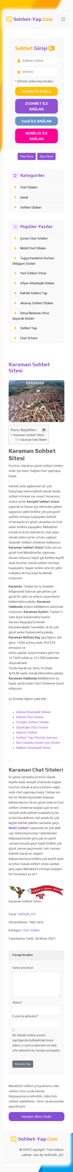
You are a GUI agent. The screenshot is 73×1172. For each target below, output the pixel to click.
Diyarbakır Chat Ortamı (32, 727)
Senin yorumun (22, 968)
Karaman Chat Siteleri (33, 439)
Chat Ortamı (28, 338)
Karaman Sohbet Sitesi (28, 435)
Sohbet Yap (28, 328)
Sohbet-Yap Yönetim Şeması (36, 737)
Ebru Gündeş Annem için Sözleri (38, 742)
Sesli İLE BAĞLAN (36, 121)
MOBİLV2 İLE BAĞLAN (36, 136)
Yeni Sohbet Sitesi (33, 273)
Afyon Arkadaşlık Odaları (37, 283)
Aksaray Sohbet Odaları (36, 303)
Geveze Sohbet (26, 732)
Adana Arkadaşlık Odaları (33, 712)
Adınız (17, 1002)
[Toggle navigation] (63, 19)
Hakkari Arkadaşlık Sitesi (33, 748)
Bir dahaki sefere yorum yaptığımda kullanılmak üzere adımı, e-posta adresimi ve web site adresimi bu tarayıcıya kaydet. (36, 1042)
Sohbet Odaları (30, 207)
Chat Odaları (28, 187)
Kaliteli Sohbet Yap (33, 293)
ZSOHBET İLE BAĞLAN (36, 106)
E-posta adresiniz (25, 1016)
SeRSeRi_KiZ (27, 914)
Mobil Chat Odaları (33, 248)
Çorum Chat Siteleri (34, 238)
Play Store (26, 156)
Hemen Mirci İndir (37, 1116)
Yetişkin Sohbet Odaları (32, 722)
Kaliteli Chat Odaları (30, 717)
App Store (46, 156)
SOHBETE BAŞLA (36, 91)
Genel (24, 197)
